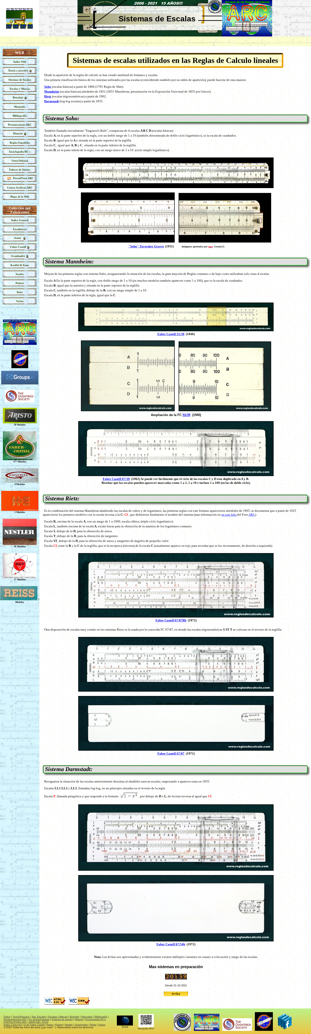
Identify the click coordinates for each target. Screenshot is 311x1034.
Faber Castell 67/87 (170, 753)
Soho (47, 86)
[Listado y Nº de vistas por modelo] (20, 229)
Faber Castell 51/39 (170, 334)
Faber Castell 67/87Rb (171, 620)
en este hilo (229, 514)
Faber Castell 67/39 (116, 479)
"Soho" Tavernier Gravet (146, 246)
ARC (252, 514)
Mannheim (51, 91)
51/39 (186, 415)
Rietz (47, 96)
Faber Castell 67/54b (170, 944)
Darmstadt (51, 101)
